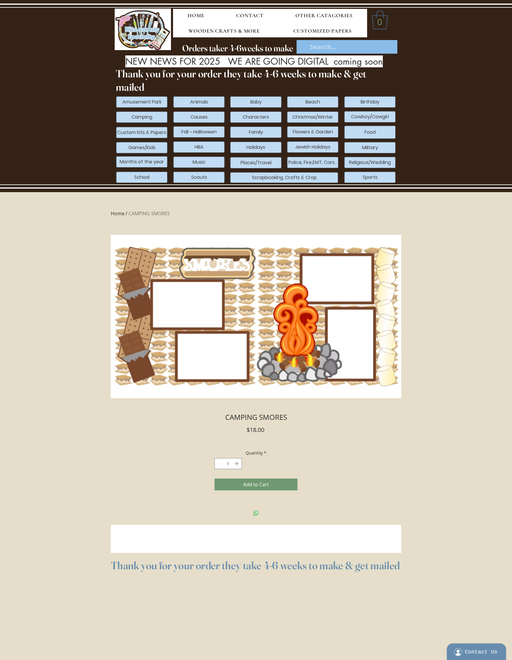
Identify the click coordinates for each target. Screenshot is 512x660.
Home (117, 213)
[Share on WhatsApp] (256, 513)
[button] (380, 19)
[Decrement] (219, 463)
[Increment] (237, 463)
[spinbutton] (228, 463)
